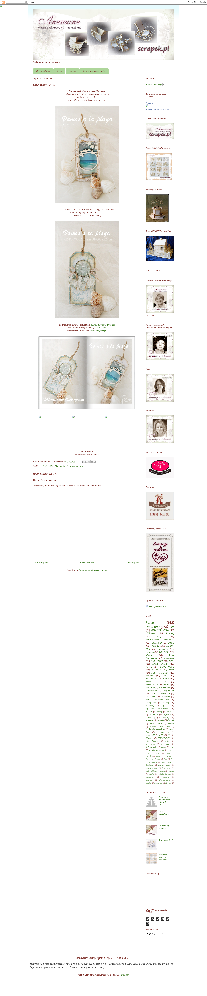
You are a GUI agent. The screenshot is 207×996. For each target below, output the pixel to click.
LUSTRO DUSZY (160, 673)
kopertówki (165, 744)
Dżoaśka (149, 756)
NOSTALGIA (157, 661)
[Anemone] (147, 106)
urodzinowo (164, 687)
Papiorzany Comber (153, 759)
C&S (147, 753)
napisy (159, 712)
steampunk (158, 783)
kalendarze (166, 768)
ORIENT (168, 756)
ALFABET (153, 714)
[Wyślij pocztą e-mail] (83, 461)
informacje (169, 658)
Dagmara (167, 714)
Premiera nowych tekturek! (163, 857)
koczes (149, 712)
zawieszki (150, 735)
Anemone (149, 103)
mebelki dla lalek (164, 774)
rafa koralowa (164, 780)
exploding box (151, 768)
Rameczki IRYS (166, 840)
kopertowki (150, 744)
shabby (166, 703)
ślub (171, 627)
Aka (169, 750)
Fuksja (149, 667)
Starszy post (132, 563)
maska (151, 774)
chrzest (149, 675)
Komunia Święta (162, 700)
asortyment (151, 703)
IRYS (171, 642)
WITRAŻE (150, 696)
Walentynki (153, 762)
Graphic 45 (168, 690)
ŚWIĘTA (170, 712)
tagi (81, 466)
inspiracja (166, 717)
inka (167, 741)
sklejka (148, 783)
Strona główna (43, 71)
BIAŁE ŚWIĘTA (160, 630)
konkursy (150, 687)
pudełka (170, 670)
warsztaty (150, 705)
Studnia (170, 723)
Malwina (149, 738)
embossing (150, 717)
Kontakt (72, 71)
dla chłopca (152, 741)
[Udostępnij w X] (89, 461)
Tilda (172, 759)
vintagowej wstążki (98, 330)
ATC (161, 735)
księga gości (151, 747)
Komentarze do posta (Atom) (93, 570)
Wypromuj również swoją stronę (157, 109)
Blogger (125, 975)
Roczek (170, 720)
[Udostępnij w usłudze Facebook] (91, 461)
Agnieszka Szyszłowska (157, 709)
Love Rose (100, 327)
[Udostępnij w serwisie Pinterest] (94, 461)
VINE (171, 661)
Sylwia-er (156, 642)
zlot (147, 699)
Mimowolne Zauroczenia (66, 466)
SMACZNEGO (164, 738)
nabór (163, 747)
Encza (158, 756)
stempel (168, 783)
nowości (150, 652)
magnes (171, 771)
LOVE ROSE (48, 466)
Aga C (165, 705)
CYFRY (157, 753)
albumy (149, 655)
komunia (166, 684)
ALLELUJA (151, 678)
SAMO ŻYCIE (155, 723)
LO (169, 735)
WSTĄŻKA (164, 652)
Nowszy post (41, 563)
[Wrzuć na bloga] (86, 461)
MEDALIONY (152, 684)
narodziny (165, 777)
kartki (150, 622)
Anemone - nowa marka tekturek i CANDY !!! (164, 801)
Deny (168, 753)
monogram (150, 777)
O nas (59, 71)
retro (172, 747)
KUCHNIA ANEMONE (160, 693)
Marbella (160, 720)
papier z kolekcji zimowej (103, 325)
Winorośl (165, 696)
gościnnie (163, 649)
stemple (149, 720)
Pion (165, 759)
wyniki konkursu (156, 750)
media (166, 678)
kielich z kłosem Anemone (155, 771)
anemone (153, 627)
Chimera (150, 633)
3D (165, 681)
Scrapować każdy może (94, 71)
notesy (155, 646)
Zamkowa (149, 765)
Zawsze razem (164, 765)
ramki (148, 681)
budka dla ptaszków (155, 729)
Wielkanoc (156, 670)
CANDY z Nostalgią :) (164, 812)
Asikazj (170, 633)
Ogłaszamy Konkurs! (164, 827)
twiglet (160, 636)
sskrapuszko (163, 732)
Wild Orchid (166, 762)
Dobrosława (151, 690)
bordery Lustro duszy (160, 726)
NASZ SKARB (160, 664)
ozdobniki (149, 780)
